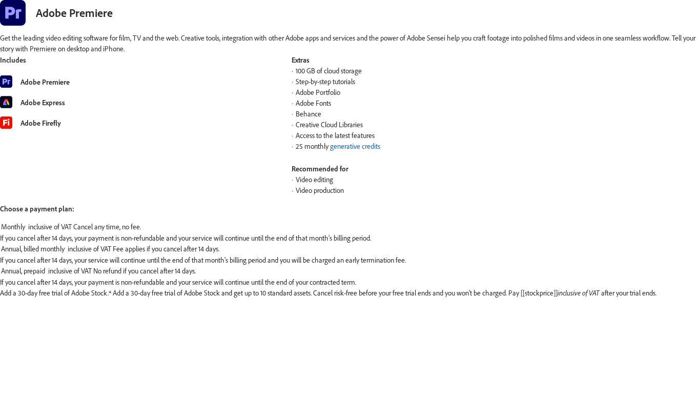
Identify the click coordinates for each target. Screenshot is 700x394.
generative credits (355, 146)
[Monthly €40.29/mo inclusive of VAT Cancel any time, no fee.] (350, 227)
